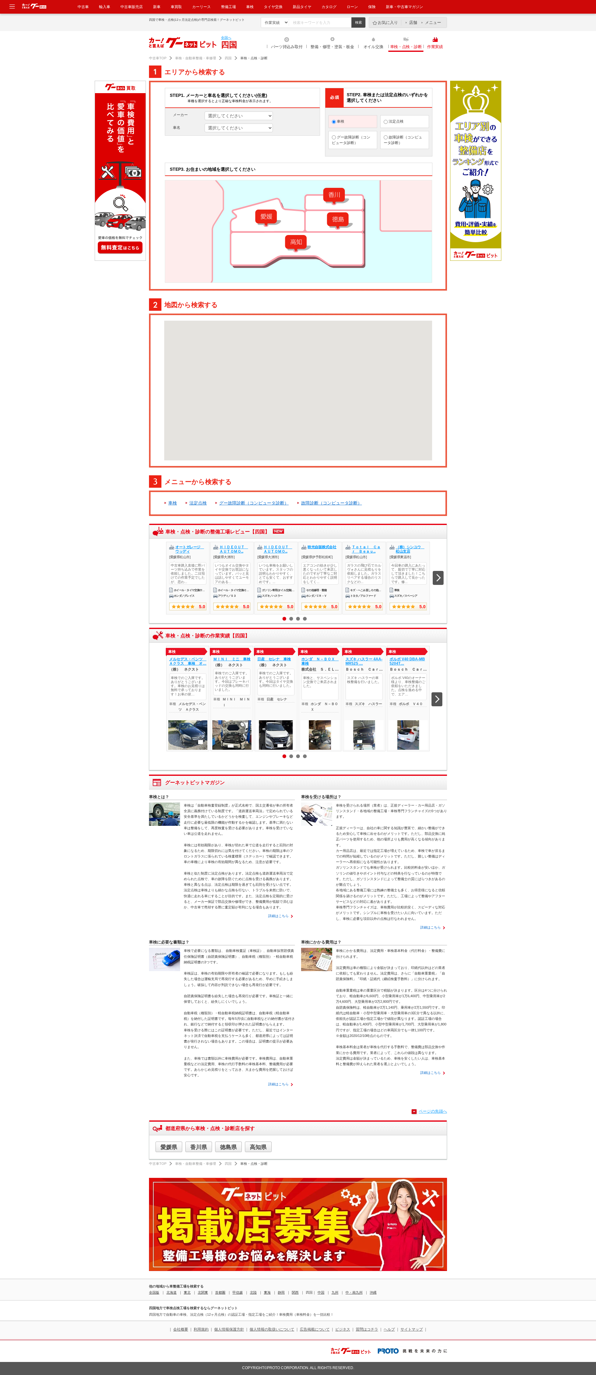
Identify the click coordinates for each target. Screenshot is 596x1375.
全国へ (226, 37)
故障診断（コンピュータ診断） (403, 140)
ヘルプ (389, 1329)
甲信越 (238, 1292)
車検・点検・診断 (406, 46)
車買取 (176, 7)
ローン (352, 7)
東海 (267, 1292)
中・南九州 (354, 1292)
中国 (321, 1292)
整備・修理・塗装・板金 (332, 46)
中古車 (83, 7)
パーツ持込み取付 (287, 46)
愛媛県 (168, 1147)
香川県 (198, 1147)
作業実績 (435, 46)
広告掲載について (315, 1329)
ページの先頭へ (433, 1111)
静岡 (281, 1292)
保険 (372, 7)
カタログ (329, 7)
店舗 (413, 22)
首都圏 (220, 1292)
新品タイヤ (302, 7)
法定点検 (396, 121)
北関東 (203, 1292)
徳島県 (228, 1147)
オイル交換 (373, 46)
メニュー (433, 22)
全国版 (154, 1292)
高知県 (258, 1147)
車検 (250, 7)
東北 (187, 1292)
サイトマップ (411, 1329)
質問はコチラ (367, 1329)
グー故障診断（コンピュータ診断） (351, 140)
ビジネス (342, 1329)
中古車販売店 (131, 7)
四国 (228, 58)
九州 (335, 1292)
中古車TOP (157, 58)
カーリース (201, 7)
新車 (156, 7)
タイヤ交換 (273, 7)
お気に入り (388, 22)
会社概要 (180, 1329)
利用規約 (201, 1329)
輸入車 (104, 7)
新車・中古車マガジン (404, 7)
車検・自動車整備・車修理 (195, 58)
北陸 (253, 1292)
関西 (295, 1292)
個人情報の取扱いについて (272, 1329)
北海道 (171, 1292)
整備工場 (228, 7)
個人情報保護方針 (229, 1329)
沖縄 (373, 1292)
